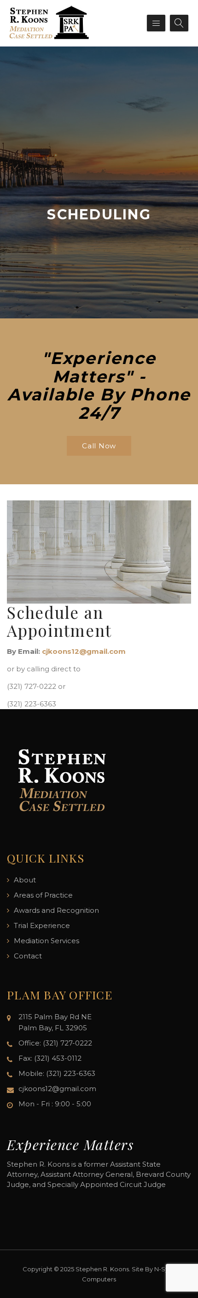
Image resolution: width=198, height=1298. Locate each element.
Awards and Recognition (56, 910)
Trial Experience (42, 925)
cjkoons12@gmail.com (84, 651)
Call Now (99, 445)
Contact (28, 955)
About (25, 879)
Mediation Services (46, 940)
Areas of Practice (43, 895)
